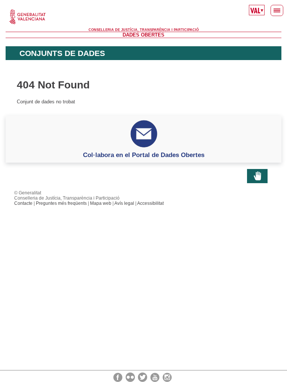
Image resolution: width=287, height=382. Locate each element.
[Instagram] (167, 376)
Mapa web (100, 203)
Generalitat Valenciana (143, 16)
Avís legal (124, 203)
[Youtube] (155, 376)
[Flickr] (131, 376)
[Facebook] (118, 376)
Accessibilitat (150, 203)
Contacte (23, 203)
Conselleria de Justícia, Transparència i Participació (144, 30)
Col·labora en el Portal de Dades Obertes (143, 155)
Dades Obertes (143, 35)
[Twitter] (143, 376)
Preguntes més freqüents (61, 203)
